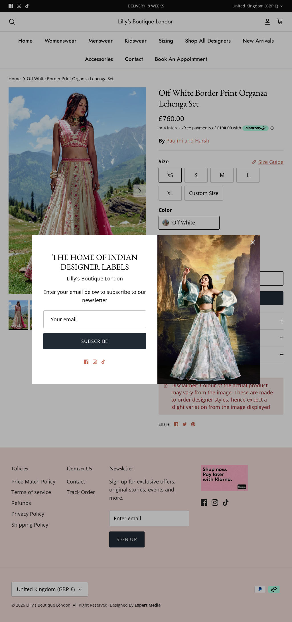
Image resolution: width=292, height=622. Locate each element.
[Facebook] (86, 362)
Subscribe (94, 341)
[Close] (253, 242)
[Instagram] (95, 362)
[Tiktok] (103, 362)
